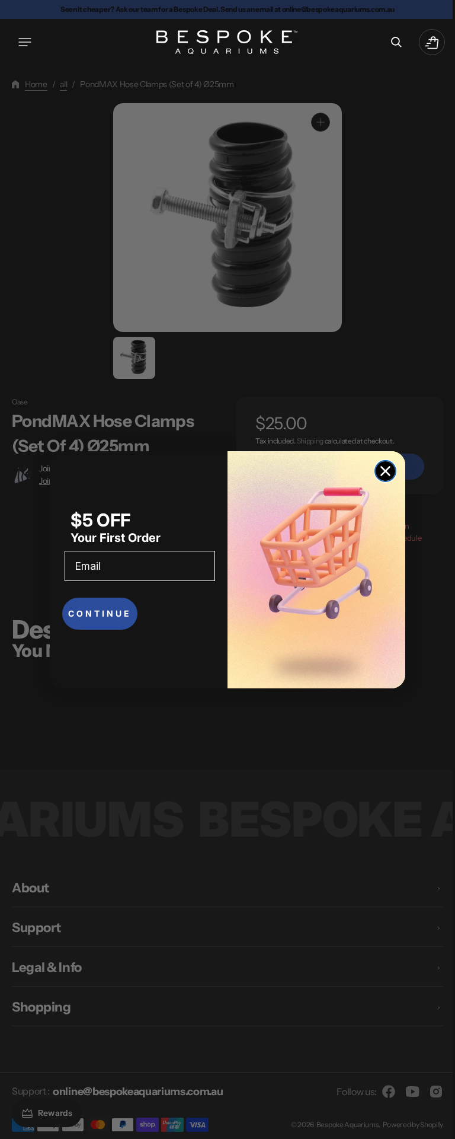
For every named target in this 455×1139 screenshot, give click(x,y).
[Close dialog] (381, 471)
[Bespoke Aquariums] (223, 42)
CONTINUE (95, 613)
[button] (25, 42)
